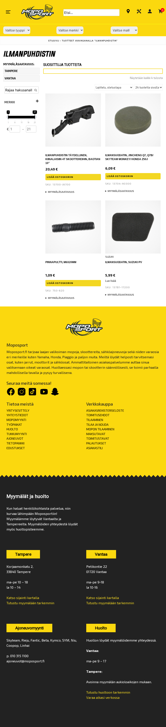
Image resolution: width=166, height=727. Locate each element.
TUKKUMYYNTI (16, 434)
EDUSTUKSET (15, 448)
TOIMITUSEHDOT (98, 415)
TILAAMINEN (94, 420)
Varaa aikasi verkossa (103, 697)
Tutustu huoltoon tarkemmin (108, 692)
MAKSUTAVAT (95, 434)
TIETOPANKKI (15, 443)
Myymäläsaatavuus (61, 191)
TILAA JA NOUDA (97, 424)
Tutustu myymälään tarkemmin (30, 603)
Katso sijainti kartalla (22, 598)
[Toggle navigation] (8, 12)
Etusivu (53, 40)
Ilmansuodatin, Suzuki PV (123, 262)
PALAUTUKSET (96, 443)
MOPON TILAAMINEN (100, 429)
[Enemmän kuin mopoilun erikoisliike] (34, 12)
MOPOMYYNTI (16, 420)
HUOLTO (12, 429)
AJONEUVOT (14, 438)
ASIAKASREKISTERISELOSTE (105, 410)
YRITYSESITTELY (17, 410)
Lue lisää (110, 280)
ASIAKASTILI (94, 448)
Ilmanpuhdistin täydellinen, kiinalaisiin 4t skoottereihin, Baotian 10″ (72, 159)
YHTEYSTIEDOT (17, 415)
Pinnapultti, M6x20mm (60, 262)
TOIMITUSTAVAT (97, 438)
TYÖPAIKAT (14, 424)
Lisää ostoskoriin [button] (60, 177)
